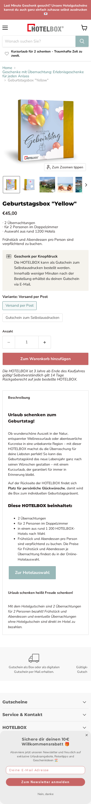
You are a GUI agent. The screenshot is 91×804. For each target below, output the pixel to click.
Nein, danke (45, 794)
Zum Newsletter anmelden (45, 782)
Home (7, 68)
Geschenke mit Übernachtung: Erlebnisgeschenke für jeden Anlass (43, 74)
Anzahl (7, 331)
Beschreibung (19, 397)
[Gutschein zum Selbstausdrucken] (33, 323)
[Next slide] (86, 185)
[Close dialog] (86, 735)
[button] (11, 184)
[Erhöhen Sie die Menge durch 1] (45, 342)
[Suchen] (82, 41)
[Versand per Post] (20, 311)
